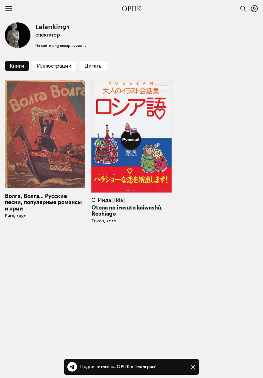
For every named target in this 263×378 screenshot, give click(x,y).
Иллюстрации (54, 66)
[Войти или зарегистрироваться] (254, 8)
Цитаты (93, 66)
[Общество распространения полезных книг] (131, 8)
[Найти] (241, 8)
